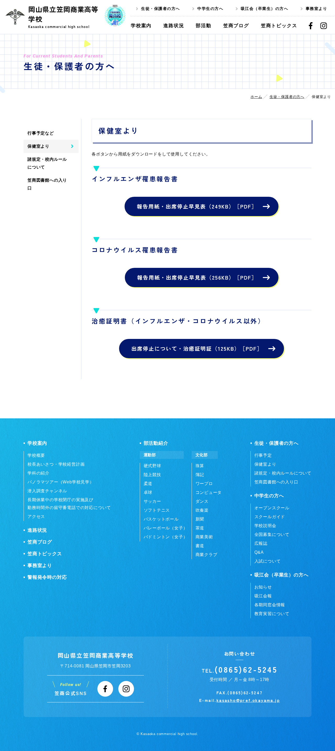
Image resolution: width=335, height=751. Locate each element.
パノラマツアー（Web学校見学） (60, 482)
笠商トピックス (44, 553)
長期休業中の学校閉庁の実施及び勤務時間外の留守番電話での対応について (69, 504)
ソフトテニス (157, 510)
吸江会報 (263, 596)
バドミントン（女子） (166, 537)
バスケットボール (161, 519)
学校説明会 (265, 525)
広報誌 (260, 543)
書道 (200, 546)
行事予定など (40, 133)
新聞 (200, 519)
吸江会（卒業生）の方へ (264, 8)
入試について (267, 561)
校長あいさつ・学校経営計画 (56, 464)
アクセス (36, 516)
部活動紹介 (156, 443)
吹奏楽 (202, 510)
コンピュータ (209, 492)
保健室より (38, 146)
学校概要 (36, 455)
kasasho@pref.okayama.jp (248, 700)
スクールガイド (269, 517)
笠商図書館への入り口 (47, 184)
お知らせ (263, 587)
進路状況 (37, 530)
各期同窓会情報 (269, 605)
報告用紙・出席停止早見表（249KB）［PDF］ (197, 206)
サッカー (152, 501)
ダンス (202, 501)
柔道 (148, 483)
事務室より (316, 8)
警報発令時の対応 (47, 577)
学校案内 (37, 443)
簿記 (200, 474)
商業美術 (204, 537)
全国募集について (271, 534)
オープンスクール (271, 508)
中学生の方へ (210, 8)
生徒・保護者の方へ (160, 8)
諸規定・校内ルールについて (47, 163)
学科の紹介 (38, 473)
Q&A (259, 552)
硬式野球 (152, 466)
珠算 (200, 466)
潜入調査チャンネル (47, 491)
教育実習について (271, 613)
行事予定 (263, 455)
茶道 (200, 528)
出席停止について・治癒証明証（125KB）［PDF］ (197, 348)
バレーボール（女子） (166, 528)
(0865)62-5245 (246, 669)
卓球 (148, 492)
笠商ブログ (39, 542)
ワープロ (204, 483)
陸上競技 (152, 474)
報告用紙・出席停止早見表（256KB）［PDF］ (197, 277)
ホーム (256, 97)
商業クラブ (206, 554)
